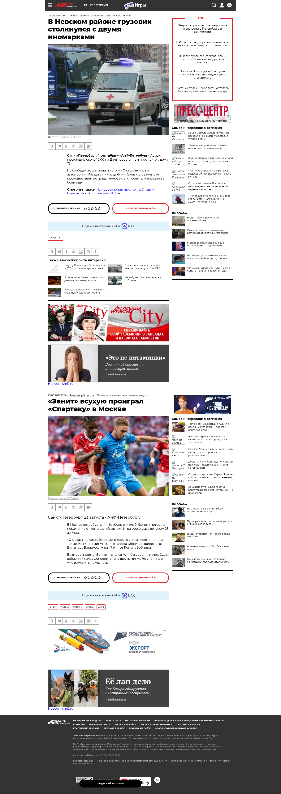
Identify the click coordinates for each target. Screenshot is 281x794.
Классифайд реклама (86, 728)
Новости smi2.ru (60, 384)
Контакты (79, 724)
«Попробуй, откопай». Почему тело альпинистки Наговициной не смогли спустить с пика (209, 198)
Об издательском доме (87, 720)
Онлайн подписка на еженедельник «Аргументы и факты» (189, 720)
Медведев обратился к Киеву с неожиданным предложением (205, 244)
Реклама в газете (99, 724)
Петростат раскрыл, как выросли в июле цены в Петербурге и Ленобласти (202, 29)
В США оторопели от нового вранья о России (209, 535)
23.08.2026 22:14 (57, 395)
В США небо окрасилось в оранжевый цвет (203, 219)
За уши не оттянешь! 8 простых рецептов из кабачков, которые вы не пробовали (210, 489)
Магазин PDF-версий (137, 720)
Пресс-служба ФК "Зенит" (63, 498)
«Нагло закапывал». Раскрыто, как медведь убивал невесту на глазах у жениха (209, 173)
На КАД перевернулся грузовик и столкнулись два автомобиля (84, 291)
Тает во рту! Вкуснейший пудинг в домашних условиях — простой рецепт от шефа (208, 426)
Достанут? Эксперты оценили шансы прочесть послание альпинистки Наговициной (210, 464)
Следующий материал (110, 783)
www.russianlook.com (68, 137)
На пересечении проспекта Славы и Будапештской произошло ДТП (110, 191)
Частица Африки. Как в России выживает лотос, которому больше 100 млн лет (209, 439)
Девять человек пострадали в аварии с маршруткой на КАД (142, 267)
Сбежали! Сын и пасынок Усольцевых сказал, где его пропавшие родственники (210, 452)
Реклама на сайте (125, 724)
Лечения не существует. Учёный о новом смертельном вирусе (208, 147)
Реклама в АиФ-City (188, 724)
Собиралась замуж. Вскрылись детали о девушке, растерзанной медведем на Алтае (208, 186)
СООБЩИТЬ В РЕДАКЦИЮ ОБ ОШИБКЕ (176, 728)
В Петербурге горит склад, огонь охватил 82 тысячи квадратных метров (202, 59)
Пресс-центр (113, 720)
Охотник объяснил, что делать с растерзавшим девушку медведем (207, 231)
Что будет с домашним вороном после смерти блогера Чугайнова (207, 257)
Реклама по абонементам (156, 724)
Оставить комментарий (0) (140, 208)
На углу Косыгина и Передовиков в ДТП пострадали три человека (84, 267)
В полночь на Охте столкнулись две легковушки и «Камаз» (83, 279)
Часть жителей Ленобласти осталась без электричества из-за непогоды (202, 90)
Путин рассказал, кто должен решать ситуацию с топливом (209, 522)
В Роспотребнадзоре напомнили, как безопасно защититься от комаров (202, 44)
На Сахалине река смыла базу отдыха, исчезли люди (205, 510)
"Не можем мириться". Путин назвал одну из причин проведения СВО (208, 269)
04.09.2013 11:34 (57, 15)
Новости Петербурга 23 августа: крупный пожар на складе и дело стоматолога (202, 74)
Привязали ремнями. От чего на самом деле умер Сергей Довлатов (208, 560)
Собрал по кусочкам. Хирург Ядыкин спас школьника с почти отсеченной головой (210, 477)
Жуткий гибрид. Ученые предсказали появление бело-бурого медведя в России (210, 161)
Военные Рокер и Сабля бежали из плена (208, 548)
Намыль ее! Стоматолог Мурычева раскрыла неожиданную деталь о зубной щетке (208, 135)
